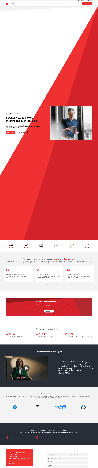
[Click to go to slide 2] (47, 284)
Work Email (49, 457)
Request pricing (22, 132)
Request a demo (87, 3)
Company (82, 0)
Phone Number (50, 461)
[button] (39, 3)
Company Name (50, 465)
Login (91, 0)
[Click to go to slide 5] (49, 284)
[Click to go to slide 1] (46, 284)
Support (87, 0)
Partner (78, 0)
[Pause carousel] (51, 284)
